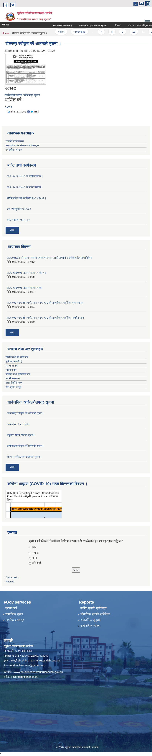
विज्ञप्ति (108, 25)
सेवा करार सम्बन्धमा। (52, 25)
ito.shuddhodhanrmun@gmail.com (24, 665)
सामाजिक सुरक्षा (14, 614)
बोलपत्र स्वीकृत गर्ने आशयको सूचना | (24, 456)
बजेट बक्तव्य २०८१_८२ (18, 219)
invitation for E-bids (18, 424)
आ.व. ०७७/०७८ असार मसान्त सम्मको (24, 287)
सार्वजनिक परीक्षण (90, 625)
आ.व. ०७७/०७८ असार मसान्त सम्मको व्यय (26, 272)
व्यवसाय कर (11, 369)
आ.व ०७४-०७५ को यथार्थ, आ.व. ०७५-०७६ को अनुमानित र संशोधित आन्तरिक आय (45, 317)
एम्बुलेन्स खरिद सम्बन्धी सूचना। (21, 435)
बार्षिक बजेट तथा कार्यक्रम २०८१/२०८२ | (26, 197)
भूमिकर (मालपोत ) (14, 361)
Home (5, 33)
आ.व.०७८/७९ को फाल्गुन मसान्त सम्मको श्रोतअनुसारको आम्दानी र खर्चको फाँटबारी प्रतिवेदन (49, 257)
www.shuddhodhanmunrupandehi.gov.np (38, 671)
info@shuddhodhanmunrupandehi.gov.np (35, 660)
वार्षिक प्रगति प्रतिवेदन (93, 608)
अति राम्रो (36, 562)
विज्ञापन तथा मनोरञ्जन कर (18, 374)
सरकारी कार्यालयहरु (15, 141)
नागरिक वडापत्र (14, 620)
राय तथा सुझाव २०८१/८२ (19, 208)
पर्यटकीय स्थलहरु (14, 149)
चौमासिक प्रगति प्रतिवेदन (95, 614)
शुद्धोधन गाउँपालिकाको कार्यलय (18, 646)
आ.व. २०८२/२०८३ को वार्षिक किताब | (25, 176)
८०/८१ (8, 107)
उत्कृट (35, 552)
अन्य (12, 230)
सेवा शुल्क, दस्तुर (13, 386)
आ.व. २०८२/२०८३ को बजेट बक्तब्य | (24, 187)
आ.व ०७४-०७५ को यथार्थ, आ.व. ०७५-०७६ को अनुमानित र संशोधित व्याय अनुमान (45, 302)
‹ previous (69, 31)
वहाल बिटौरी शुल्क (14, 382)
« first (51, 31)
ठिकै (34, 547)
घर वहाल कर (11, 365)
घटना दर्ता (11, 608)
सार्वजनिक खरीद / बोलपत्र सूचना (22, 95)
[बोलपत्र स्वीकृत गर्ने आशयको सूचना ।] (26, 69)
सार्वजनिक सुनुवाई (90, 620)
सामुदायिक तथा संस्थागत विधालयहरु (22, 145)
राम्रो (34, 557)
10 (124, 31)
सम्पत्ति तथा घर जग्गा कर (17, 357)
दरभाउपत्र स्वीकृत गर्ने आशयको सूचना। (25, 413)
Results (10, 581)
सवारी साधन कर (13, 378)
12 (142, 31)
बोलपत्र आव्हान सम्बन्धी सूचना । (84, 25)
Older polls (12, 577)
